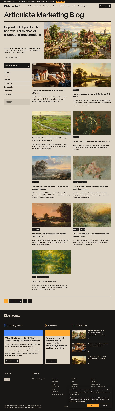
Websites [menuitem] (55, 381)
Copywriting (8, 83)
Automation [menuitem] (55, 386)
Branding (7, 72)
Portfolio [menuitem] (74, 379)
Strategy (7, 76)
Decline (105, 405)
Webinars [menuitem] (74, 386)
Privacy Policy (75, 394)
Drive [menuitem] (53, 389)
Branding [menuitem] (55, 379)
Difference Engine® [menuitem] (38, 379)
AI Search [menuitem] (55, 392)
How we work (8, 94)
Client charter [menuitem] (95, 384)
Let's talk (103, 6)
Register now (60, 1)
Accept (92, 405)
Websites (7, 79)
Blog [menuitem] (73, 381)
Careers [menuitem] (93, 381)
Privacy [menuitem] (66, 406)
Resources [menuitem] (74, 384)
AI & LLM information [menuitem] (98, 386)
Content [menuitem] (54, 384)
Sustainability (8, 87)
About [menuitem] (93, 379)
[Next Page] (30, 301)
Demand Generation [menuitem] (58, 394)
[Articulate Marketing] (12, 6)
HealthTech (8, 90)
